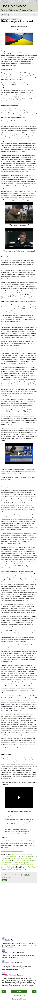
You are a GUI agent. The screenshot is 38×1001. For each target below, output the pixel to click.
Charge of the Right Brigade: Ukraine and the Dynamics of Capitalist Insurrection (18, 863)
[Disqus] (19, 909)
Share (4, 880)
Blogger (22, 999)
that (14, 101)
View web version (19, 995)
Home (19, 991)
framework (8, 582)
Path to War (16, 858)
